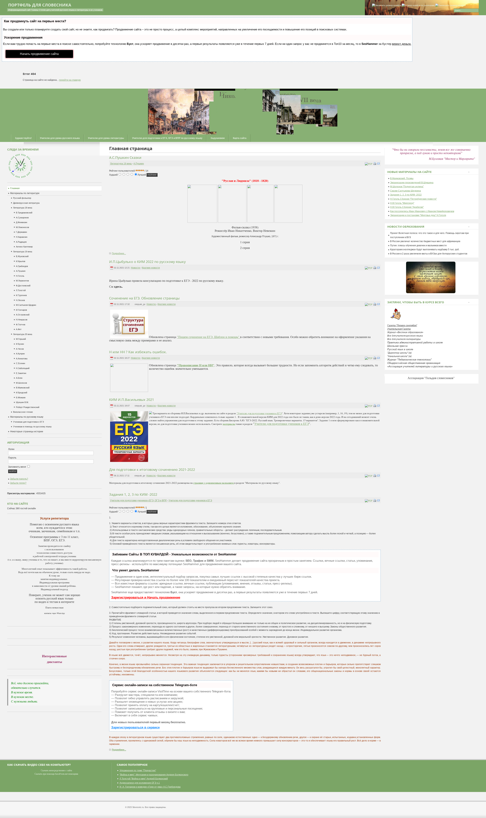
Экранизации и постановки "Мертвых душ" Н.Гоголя (418, 215)
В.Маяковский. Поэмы (401, 178)
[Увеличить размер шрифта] (386, 5)
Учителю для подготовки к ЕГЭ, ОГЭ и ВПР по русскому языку (167, 138)
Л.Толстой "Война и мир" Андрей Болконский (144, 778)
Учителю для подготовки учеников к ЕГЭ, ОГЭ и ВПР (138, 500)
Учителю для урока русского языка (60, 138)
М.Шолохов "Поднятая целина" (407, 186)
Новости (135, 267)
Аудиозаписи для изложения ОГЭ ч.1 (140, 783)
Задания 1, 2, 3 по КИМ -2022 (133, 494)
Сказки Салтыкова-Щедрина (405, 190)
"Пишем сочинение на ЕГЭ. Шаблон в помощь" (208, 337)
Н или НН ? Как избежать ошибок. (138, 352)
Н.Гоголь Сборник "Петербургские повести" (413, 199)
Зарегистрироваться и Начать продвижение (145, 597)
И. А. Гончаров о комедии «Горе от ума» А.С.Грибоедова (150, 787)
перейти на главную (70, 80)
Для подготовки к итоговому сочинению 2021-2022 (152, 469)
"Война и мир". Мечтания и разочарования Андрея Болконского (154, 774)
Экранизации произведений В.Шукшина (411, 182)
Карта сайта (239, 138)
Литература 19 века (121, 163)
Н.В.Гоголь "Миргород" (402, 203)
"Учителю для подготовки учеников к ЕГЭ (259, 413)
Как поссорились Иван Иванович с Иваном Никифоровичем (422, 211)
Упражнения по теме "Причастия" (138, 770)
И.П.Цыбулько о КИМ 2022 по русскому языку (147, 261)
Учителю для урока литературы (106, 138)
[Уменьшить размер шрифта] (450, 5)
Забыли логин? (18, 483)
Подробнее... (119, 253)
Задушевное (218, 138)
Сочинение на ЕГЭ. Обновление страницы (144, 298)
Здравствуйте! (23, 138)
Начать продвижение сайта (39, 53)
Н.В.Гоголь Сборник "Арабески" (407, 207)
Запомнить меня (17, 467)
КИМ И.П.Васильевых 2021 (131, 399)
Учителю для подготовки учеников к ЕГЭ (281, 424)
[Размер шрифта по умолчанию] (418, 5)
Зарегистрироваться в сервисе (135, 727)
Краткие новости (151, 267)
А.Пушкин (138, 163)
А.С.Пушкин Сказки (125, 157)
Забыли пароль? (19, 478)
